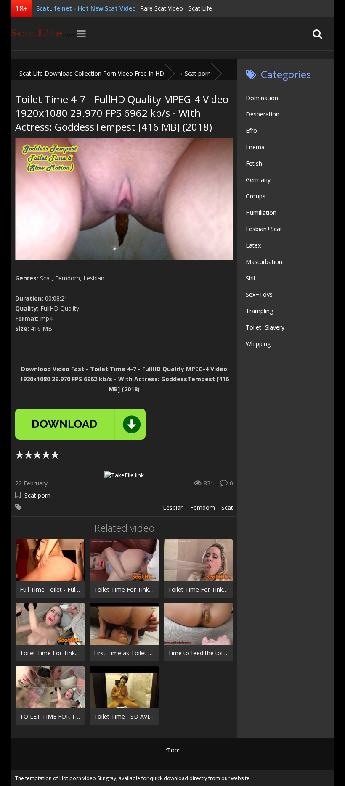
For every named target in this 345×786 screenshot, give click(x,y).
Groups (255, 196)
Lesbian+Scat (264, 229)
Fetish (254, 163)
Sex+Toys (259, 294)
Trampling (259, 311)
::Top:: (172, 750)
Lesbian (173, 508)
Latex (253, 245)
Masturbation (264, 262)
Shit (251, 278)
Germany (258, 180)
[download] (80, 424)
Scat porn (37, 495)
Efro (251, 131)
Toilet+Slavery (265, 327)
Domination (262, 98)
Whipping (258, 344)
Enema (255, 147)
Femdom (202, 508)
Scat (227, 508)
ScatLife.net (42, 33)
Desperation (262, 114)
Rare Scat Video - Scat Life (176, 8)
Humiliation (261, 212)
